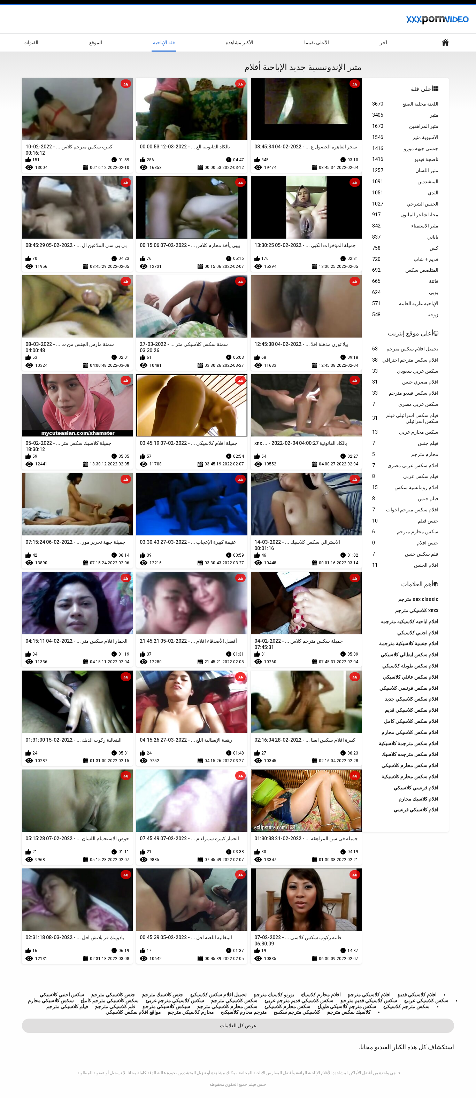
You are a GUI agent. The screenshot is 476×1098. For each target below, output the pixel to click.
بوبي (405, 292)
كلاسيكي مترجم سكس (297, 1012)
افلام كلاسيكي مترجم (369, 994)
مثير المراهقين (405, 126)
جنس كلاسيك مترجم (162, 994)
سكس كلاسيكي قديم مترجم (368, 1000)
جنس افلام (405, 543)
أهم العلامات (417, 584)
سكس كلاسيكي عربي (426, 1000)
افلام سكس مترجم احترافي (405, 360)
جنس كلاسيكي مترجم (113, 994)
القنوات (30, 42)
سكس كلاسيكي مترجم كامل (110, 1000)
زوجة (405, 314)
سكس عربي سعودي (405, 371)
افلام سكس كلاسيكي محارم (410, 732)
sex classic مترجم (418, 599)
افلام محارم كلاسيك (321, 994)
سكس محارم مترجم (405, 531)
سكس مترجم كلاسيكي (406, 1006)
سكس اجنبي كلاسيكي (62, 994)
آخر (383, 42)
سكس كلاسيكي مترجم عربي (175, 1000)
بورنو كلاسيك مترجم (274, 994)
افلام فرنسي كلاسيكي (416, 787)
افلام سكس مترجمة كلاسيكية (408, 743)
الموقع (95, 42)
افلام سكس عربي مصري (405, 465)
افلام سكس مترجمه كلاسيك (410, 754)
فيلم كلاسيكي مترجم (67, 1006)
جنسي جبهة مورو (405, 148)
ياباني (405, 237)
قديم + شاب (405, 259)
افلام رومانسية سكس (405, 487)
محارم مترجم (405, 454)
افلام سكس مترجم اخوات (405, 509)
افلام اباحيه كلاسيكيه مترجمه (409, 621)
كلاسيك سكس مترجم (349, 1012)
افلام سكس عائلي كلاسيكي (410, 677)
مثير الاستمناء (405, 226)
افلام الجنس (405, 565)
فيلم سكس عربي (405, 476)
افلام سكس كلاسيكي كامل (411, 721)
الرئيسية (445, 43)
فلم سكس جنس (405, 554)
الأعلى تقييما (316, 42)
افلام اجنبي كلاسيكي (417, 632)
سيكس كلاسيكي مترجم (166, 1006)
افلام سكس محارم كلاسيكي (410, 765)
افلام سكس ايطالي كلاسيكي (409, 654)
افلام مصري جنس (405, 382)
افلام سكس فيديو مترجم (405, 393)
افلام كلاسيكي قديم (417, 994)
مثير (405, 115)
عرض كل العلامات (238, 1025)
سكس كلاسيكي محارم (51, 1000)
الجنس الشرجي (405, 204)
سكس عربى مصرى (405, 404)
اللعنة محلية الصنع (405, 104)
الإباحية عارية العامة (405, 303)
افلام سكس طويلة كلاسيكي (410, 665)
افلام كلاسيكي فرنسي (416, 809)
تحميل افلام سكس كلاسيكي (218, 994)
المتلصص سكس (405, 270)
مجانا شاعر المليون (405, 214)
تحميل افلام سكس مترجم (405, 348)
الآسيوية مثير (405, 137)
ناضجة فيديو (405, 159)
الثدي (405, 192)
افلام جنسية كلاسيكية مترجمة (408, 643)
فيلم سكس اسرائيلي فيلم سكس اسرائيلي (405, 418)
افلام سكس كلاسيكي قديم (411, 710)
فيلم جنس (405, 443)
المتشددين (405, 181)
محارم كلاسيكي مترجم (191, 1012)
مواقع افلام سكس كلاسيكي (133, 1012)
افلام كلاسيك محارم (418, 799)
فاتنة (405, 281)
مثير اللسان (405, 170)
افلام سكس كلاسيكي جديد (411, 699)
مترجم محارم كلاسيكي (244, 1012)
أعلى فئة (422, 88)
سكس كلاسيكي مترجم (234, 1000)
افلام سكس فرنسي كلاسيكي (408, 688)
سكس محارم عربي (405, 432)
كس (405, 248)
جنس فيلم (405, 521)
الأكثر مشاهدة (239, 42)
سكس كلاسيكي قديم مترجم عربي (298, 1000)
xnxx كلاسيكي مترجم (416, 610)
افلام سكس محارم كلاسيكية (410, 776)
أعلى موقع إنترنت (410, 333)
